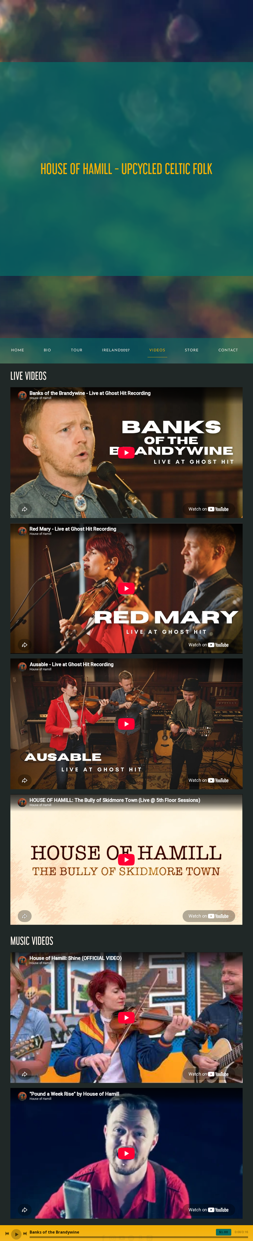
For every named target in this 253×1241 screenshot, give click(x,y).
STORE (192, 350)
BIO (47, 350)
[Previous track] (7, 1233)
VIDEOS (157, 350)
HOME (17, 350)
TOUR (77, 350)
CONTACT (228, 350)
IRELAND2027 (116, 350)
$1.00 (223, 1232)
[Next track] (25, 1233)
